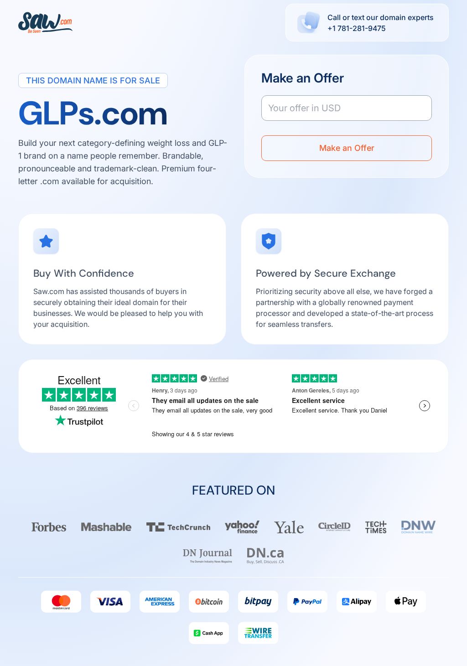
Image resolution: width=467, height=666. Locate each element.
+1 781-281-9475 (356, 28)
